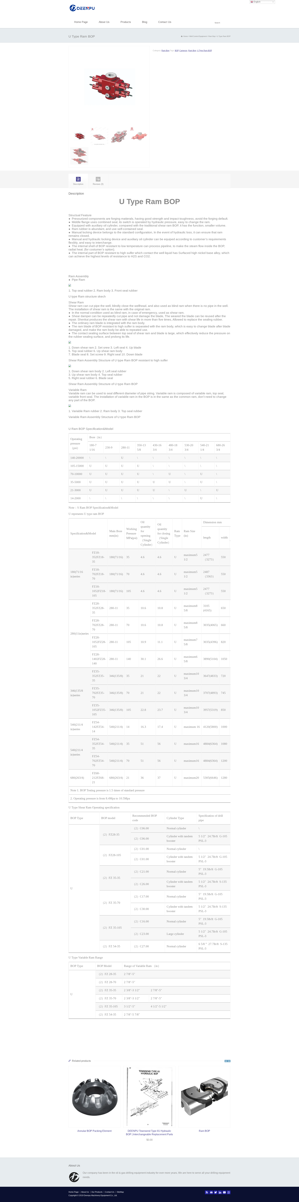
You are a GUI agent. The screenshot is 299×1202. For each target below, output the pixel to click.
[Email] (211, 1192)
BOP (176, 51)
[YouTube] (224, 1192)
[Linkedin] (220, 1192)
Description (78, 184)
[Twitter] (215, 1192)
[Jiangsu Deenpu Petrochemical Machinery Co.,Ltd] (82, 11)
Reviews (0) (98, 184)
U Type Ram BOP (204, 51)
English (256, 2)
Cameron (183, 51)
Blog (144, 22)
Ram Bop (211, 36)
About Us (104, 22)
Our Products (96, 1192)
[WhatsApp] (228, 1192)
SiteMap (120, 1192)
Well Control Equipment (198, 36)
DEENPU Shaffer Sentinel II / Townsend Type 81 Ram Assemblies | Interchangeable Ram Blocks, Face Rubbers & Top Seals (204, 1134)
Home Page (81, 22)
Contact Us (164, 22)
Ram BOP (149, 1131)
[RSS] (207, 1192)
